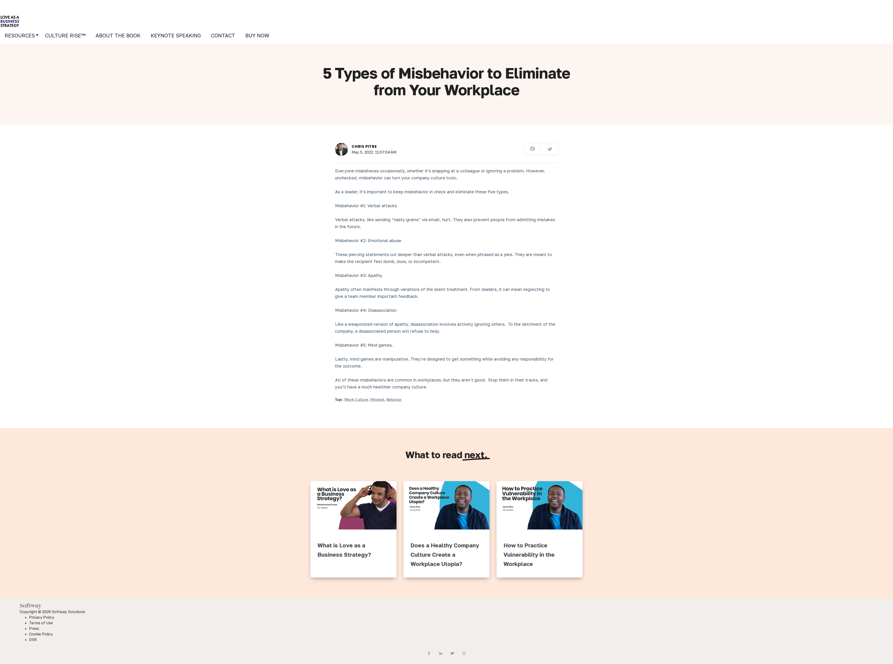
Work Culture (356, 399)
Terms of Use (41, 623)
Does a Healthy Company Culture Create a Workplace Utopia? (444, 554)
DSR (33, 639)
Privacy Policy (41, 617)
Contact (223, 35)
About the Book (118, 35)
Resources (20, 35)
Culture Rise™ (65, 35)
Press (34, 628)
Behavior (394, 399)
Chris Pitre (364, 146)
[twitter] (550, 150)
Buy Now (257, 35)
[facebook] (532, 149)
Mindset (377, 399)
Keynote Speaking (176, 35)
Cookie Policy (41, 634)
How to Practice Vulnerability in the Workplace (529, 554)
